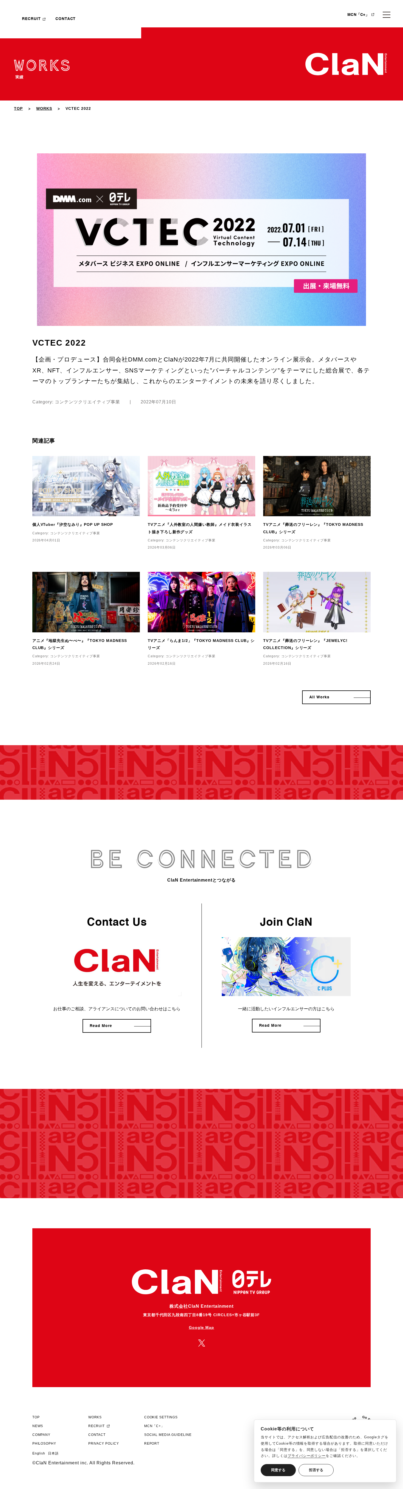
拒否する (316, 1470)
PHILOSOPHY (44, 1443)
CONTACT (65, 19)
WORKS (44, 108)
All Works (319, 697)
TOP (18, 108)
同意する (278, 1470)
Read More (101, 1026)
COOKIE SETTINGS (161, 1417)
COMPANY (41, 1435)
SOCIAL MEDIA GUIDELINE (168, 1435)
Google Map (201, 1327)
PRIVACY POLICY (103, 1443)
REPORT (152, 1443)
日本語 (53, 1453)
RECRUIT (31, 19)
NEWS (37, 1426)
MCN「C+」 (358, 15)
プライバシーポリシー (307, 1456)
